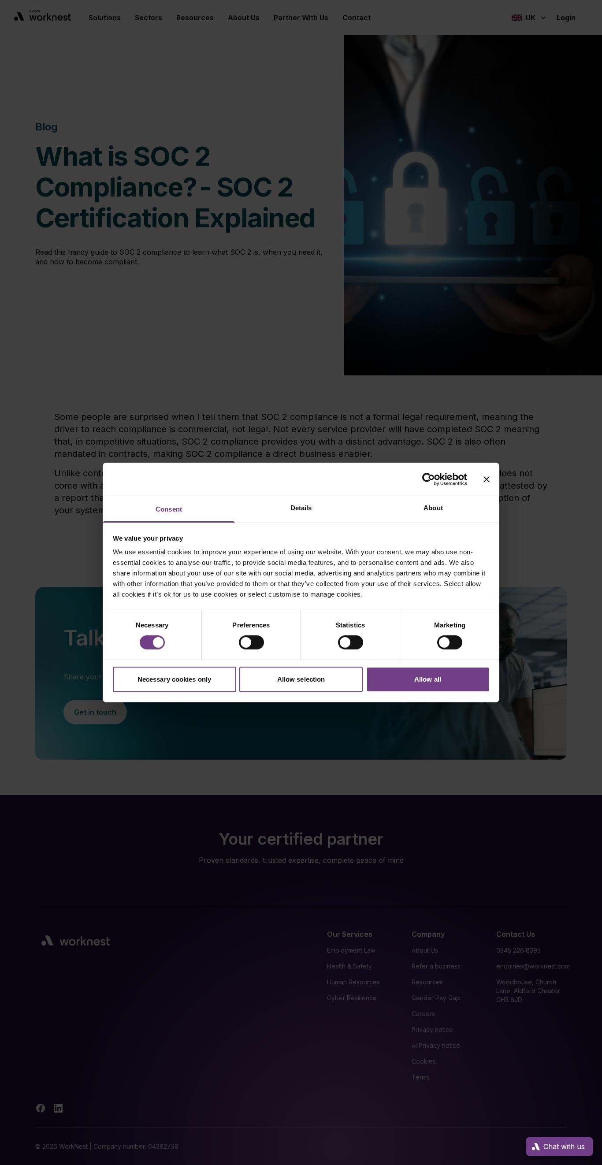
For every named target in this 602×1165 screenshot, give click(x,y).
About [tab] (433, 508)
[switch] (251, 642)
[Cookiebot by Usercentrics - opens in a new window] (428, 479)
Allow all (427, 679)
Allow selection (301, 679)
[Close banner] (486, 479)
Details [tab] (301, 508)
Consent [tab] (169, 509)
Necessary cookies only (174, 679)
